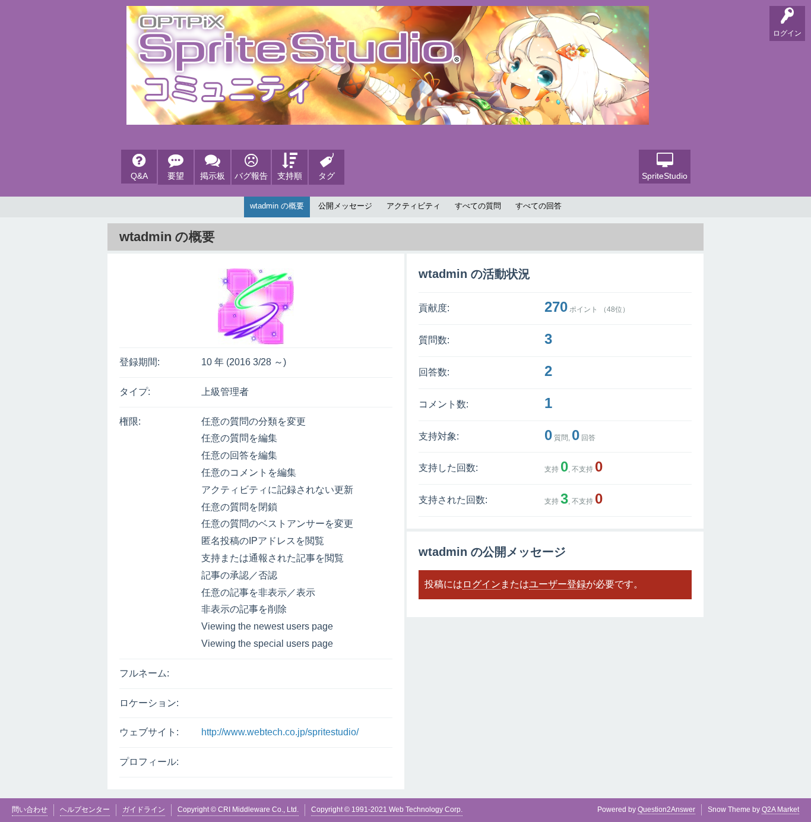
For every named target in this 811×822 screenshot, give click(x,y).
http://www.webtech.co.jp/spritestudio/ (280, 732)
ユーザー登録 (557, 584)
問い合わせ (29, 809)
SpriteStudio (665, 176)
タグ (326, 176)
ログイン (481, 584)
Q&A (139, 176)
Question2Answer (666, 809)
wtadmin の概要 (277, 205)
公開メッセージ (345, 205)
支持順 (289, 176)
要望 (175, 176)
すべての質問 (478, 205)
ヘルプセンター (85, 809)
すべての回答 (538, 205)
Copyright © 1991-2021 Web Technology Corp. (386, 809)
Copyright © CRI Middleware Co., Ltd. (238, 809)
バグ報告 (251, 176)
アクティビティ (414, 205)
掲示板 (212, 176)
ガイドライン (143, 809)
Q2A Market (780, 809)
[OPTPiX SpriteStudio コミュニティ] (387, 116)
